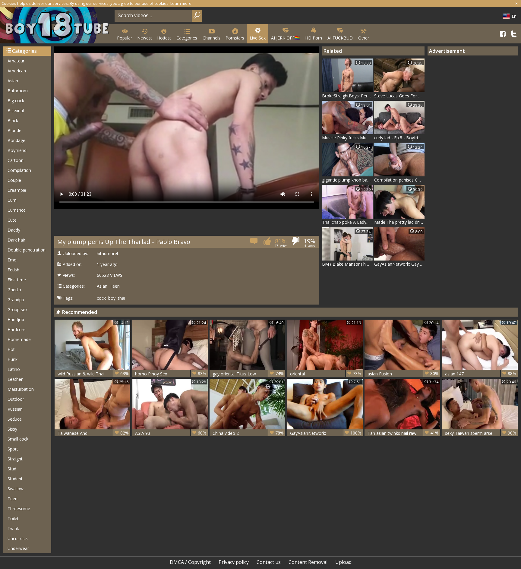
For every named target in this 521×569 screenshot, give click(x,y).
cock (101, 298)
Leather (15, 379)
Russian (15, 409)
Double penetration (27, 250)
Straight (15, 459)
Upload (343, 562)
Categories (186, 38)
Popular (124, 38)
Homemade (19, 339)
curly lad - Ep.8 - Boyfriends (399, 138)
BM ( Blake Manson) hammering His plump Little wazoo (347, 264)
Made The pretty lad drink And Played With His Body (399, 222)
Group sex (17, 309)
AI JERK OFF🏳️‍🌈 (285, 38)
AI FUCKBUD (340, 38)
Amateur (16, 61)
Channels (211, 38)
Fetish (13, 270)
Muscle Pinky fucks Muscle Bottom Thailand (347, 138)
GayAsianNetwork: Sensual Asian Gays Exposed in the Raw (325, 433)
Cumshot (16, 210)
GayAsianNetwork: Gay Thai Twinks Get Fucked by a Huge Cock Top (399, 264)
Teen (12, 498)
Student (15, 479)
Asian (13, 81)
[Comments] (254, 243)
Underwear (18, 548)
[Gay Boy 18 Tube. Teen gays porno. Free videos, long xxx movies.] (56, 26)
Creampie (17, 190)
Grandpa (16, 299)
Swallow (16, 489)
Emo (12, 260)
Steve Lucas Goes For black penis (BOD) (399, 96)
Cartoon (16, 160)
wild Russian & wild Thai (93, 374)
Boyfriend (17, 150)
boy (111, 298)
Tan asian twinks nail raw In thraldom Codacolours (403, 433)
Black (13, 120)
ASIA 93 (170, 433)
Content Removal (308, 562)
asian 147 (480, 374)
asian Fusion (403, 374)
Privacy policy (234, 562)
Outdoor (16, 399)
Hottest (164, 38)
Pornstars (235, 38)
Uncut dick (18, 538)
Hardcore (17, 329)
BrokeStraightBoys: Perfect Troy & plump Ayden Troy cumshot (347, 96)
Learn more (180, 3)
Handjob (16, 319)
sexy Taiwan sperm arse (480, 433)
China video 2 (248, 433)
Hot (11, 349)
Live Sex (258, 38)
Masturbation (21, 389)
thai (121, 298)
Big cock (16, 100)
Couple (14, 180)
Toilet (13, 518)
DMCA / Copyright (190, 562)
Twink (13, 528)
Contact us (269, 562)
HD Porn (313, 38)
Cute (12, 220)
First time (17, 280)
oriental (325, 374)
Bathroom (18, 90)
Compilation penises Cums (399, 180)
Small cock (18, 439)
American (17, 71)
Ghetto (14, 289)
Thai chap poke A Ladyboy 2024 (347, 222)
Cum (12, 200)
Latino (14, 369)
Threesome (19, 508)
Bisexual (16, 110)
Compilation (19, 170)
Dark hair (16, 240)
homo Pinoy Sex (170, 374)
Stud (12, 469)
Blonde (14, 130)
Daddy (14, 230)
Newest (144, 38)
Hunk (12, 359)
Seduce (15, 419)
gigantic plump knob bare (346, 180)
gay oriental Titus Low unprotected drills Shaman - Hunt (248, 374)
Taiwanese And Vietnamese (93, 433)
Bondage (16, 140)
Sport (13, 449)
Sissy (12, 429)
